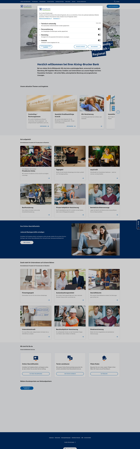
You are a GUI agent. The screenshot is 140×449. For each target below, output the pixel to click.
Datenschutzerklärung (45, 18)
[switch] (99, 29)
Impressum (56, 18)
